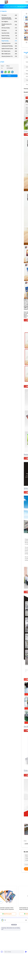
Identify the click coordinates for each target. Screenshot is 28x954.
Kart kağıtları (9, 21)
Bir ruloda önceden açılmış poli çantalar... (9, 18)
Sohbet (9, 75)
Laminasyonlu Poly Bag (9, 46)
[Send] (26, 951)
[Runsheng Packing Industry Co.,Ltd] (6, 2)
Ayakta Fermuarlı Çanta (9, 48)
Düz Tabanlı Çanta (9, 51)
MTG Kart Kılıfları (9, 27)
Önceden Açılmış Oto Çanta (9, 25)
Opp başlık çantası (9, 43)
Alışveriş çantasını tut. (9, 56)
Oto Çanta (9, 15)
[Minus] (26, 920)
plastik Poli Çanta (9, 38)
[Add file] (2, 951)
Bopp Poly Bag (9, 40)
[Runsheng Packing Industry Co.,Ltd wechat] (9, 72)
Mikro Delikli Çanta (9, 53)
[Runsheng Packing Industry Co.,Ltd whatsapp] (5, 72)
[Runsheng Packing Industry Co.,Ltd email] (2, 72)
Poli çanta (9, 30)
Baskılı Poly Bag (9, 35)
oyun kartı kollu (9, 33)
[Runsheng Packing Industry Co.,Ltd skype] (12, 72)
